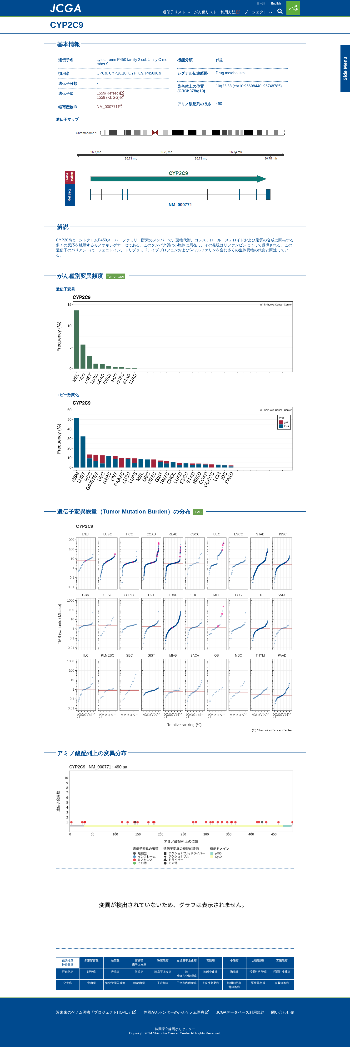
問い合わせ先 (282, 1012)
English (276, 3)
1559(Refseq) (108, 93)
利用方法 (228, 12)
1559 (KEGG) (108, 97)
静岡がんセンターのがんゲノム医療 (174, 1012)
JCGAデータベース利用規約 (240, 1012)
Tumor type (115, 276)
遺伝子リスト (174, 12)
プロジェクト (255, 12)
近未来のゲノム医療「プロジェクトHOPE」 (94, 1012)
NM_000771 (107, 107)
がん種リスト (205, 12)
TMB (197, 512)
